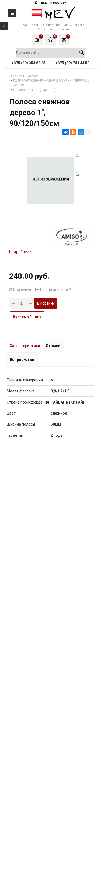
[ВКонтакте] (65, 132)
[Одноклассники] (73, 132)
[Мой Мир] (81, 132)
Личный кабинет (52, 3)
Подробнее (19, 252)
